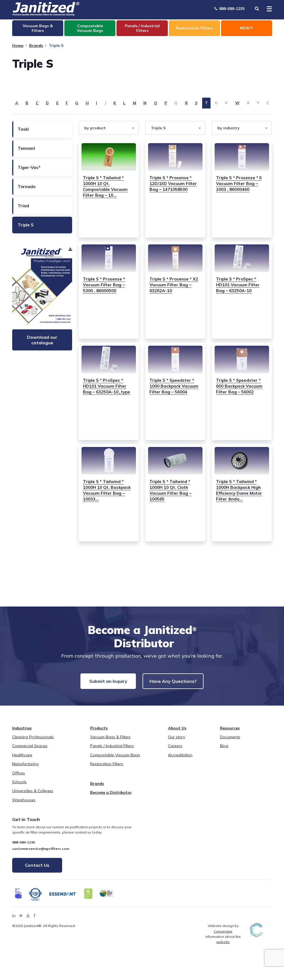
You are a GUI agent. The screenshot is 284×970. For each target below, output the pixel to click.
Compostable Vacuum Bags (115, 754)
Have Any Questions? (173, 681)
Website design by (223, 928)
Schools (19, 781)
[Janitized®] (46, 9)
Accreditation (180, 754)
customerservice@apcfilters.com (40, 849)
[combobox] (109, 128)
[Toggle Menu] (267, 9)
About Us (177, 728)
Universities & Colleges (32, 790)
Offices (18, 773)
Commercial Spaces (29, 745)
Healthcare (22, 754)
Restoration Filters (106, 763)
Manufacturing (25, 763)
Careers (175, 745)
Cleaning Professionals (33, 736)
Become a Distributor (111, 792)
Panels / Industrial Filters (112, 745)
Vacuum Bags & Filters (110, 736)
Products (99, 728)
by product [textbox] (95, 127)
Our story (176, 736)
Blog (224, 745)
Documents (230, 736)
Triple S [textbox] (158, 127)
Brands (36, 45)
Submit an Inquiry (108, 681)
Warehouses (24, 799)
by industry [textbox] (228, 127)
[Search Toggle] (256, 8)
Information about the (223, 939)
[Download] (42, 285)
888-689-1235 (231, 8)
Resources (230, 728)
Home (17, 45)
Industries (22, 728)
